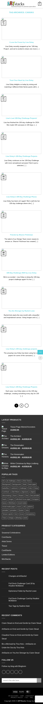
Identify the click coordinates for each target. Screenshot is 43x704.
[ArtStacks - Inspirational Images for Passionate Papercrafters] (21, 4)
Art (3, 481)
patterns (30, 506)
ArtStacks (6, 629)
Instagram (35, 499)
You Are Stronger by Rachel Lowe (21, 311)
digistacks (25, 492)
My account (13, 696)
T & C (26, 697)
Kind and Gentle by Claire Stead (28, 623)
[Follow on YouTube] (20, 672)
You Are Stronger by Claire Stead (25, 653)
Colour (36, 488)
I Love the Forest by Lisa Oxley (21, 42)
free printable (35, 495)
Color (30, 488)
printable (5, 510)
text (16, 514)
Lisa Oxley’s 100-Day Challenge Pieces (21, 197)
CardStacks (6, 550)
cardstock (14, 488)
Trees (4, 518)
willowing (18, 518)
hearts (4, 499)
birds (24, 484)
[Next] (27, 406)
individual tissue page (23, 499)
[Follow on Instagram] (8, 672)
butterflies (5, 488)
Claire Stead (7, 623)
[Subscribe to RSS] (16, 672)
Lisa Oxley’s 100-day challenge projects (21, 349)
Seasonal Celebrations (11, 533)
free (27, 495)
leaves (4, 503)
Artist (19, 481)
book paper (32, 484)
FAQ (31, 697)
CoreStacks (6, 537)
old (24, 506)
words (25, 518)
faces (15, 495)
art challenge (11, 481)
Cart (22, 696)
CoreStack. (6, 492)
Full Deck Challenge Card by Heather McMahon (24, 600)
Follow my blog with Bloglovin (14, 666)
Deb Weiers (16, 492)
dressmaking (6, 495)
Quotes (21, 510)
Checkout (30, 696)
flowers (21, 495)
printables (13, 510)
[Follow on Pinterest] (12, 672)
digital (33, 492)
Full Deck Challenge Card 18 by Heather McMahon (22, 585)
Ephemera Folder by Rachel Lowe (22, 591)
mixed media (22, 503)
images (11, 499)
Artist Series (27, 481)
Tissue (4, 546)
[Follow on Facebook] (4, 672)
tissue (22, 514)
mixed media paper (8, 506)
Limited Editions (8, 555)
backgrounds (16, 484)
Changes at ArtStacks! (18, 576)
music (19, 506)
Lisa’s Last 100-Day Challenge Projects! (21, 118)
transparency (30, 514)
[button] (3, 4)
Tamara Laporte (7, 514)
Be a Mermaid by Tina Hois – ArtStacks (17, 644)
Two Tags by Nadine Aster (19, 606)
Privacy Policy (17, 697)
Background (6, 484)
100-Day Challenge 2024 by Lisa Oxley (21, 273)
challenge (23, 488)
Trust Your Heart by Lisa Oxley (21, 80)
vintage (10, 518)
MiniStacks (6, 559)
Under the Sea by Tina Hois (13, 648)
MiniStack (12, 503)
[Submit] (39, 680)
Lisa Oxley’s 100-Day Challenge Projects (21, 156)
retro (27, 510)
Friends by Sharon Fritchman (21, 235)
